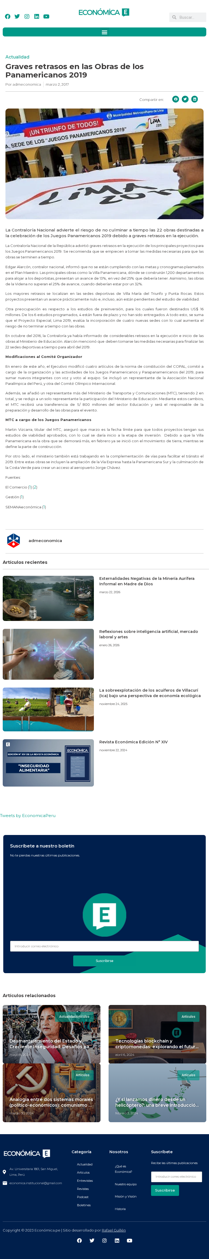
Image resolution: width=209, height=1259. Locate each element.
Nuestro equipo (126, 1184)
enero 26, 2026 (109, 645)
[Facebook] (7, 16)
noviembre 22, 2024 (113, 750)
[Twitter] (17, 16)
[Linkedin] (36, 16)
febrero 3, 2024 (126, 1113)
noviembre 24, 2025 (113, 704)
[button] (104, 31)
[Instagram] (26, 16)
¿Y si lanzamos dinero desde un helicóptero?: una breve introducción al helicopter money (156, 1105)
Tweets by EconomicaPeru (28, 815)
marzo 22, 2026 (109, 592)
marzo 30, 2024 (22, 1113)
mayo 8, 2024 (20, 1055)
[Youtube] (46, 16)
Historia (120, 1209)
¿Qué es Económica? (123, 1169)
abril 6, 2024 (124, 1055)
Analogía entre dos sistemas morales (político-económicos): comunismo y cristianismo (51, 1105)
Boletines (84, 1205)
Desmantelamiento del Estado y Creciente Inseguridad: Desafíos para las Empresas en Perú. (52, 1046)
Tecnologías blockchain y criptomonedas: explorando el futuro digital (156, 1046)
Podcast (82, 1197)
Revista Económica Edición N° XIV (133, 742)
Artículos (83, 1172)
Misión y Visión (126, 1196)
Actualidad (17, 57)
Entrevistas (85, 1181)
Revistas (83, 1189)
